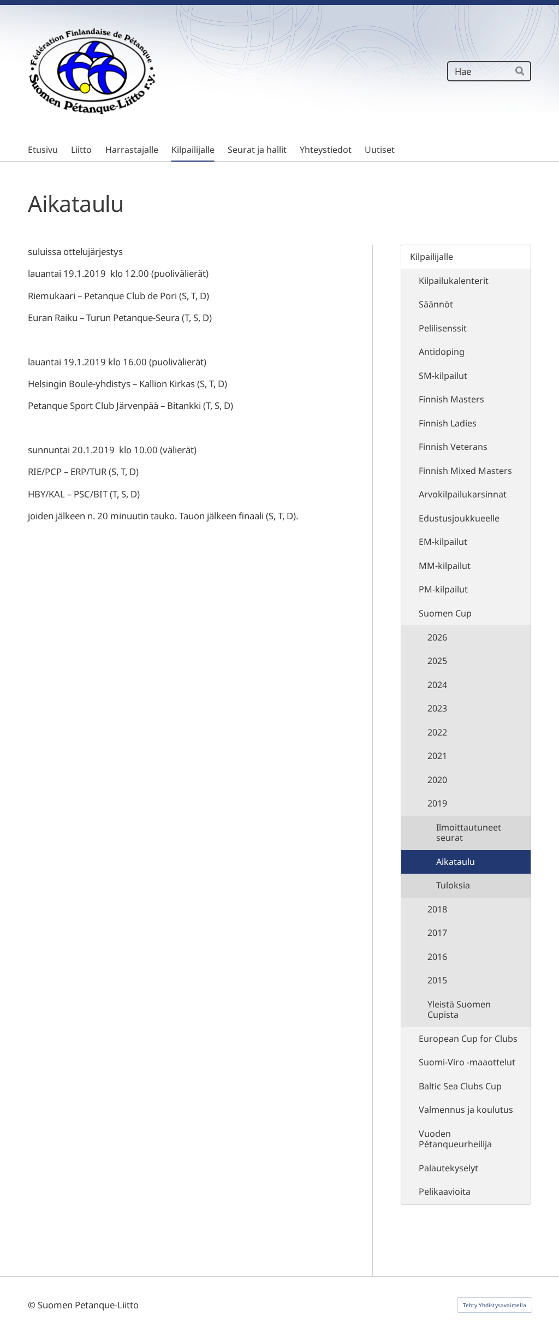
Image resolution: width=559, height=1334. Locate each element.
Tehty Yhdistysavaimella (494, 1305)
